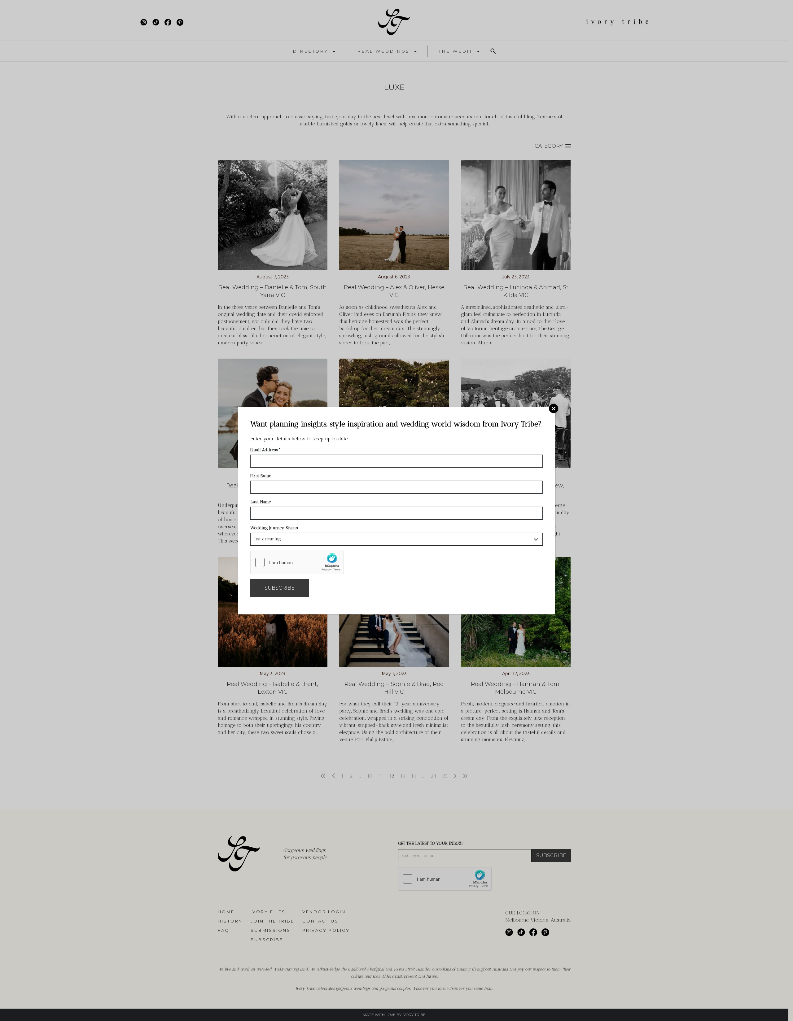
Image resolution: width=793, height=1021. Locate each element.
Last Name (260, 501)
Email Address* (265, 449)
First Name (260, 475)
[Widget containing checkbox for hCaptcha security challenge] (297, 562)
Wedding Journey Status (274, 527)
